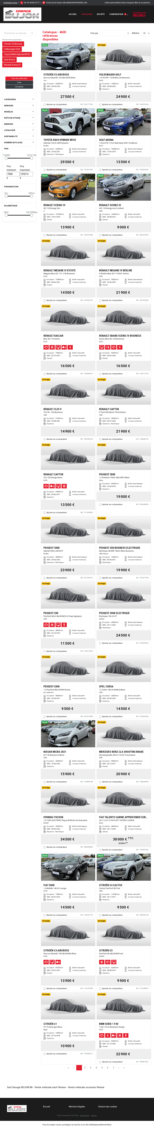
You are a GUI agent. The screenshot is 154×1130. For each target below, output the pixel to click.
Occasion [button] (19, 87)
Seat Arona (9, 59)
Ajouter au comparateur (56, 104)
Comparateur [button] (117, 14)
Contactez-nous (10, 3)
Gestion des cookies (107, 1106)
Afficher (135, 33)
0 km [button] (19, 82)
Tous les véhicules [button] (19, 78)
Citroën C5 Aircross (13, 44)
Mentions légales (77, 1106)
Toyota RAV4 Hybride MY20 (17, 54)
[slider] (6, 158)
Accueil (73, 14)
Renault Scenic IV (12, 65)
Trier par (94, 33)
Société (101, 14)
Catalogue (86, 14)
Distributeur (139, 13)
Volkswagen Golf (12, 49)
